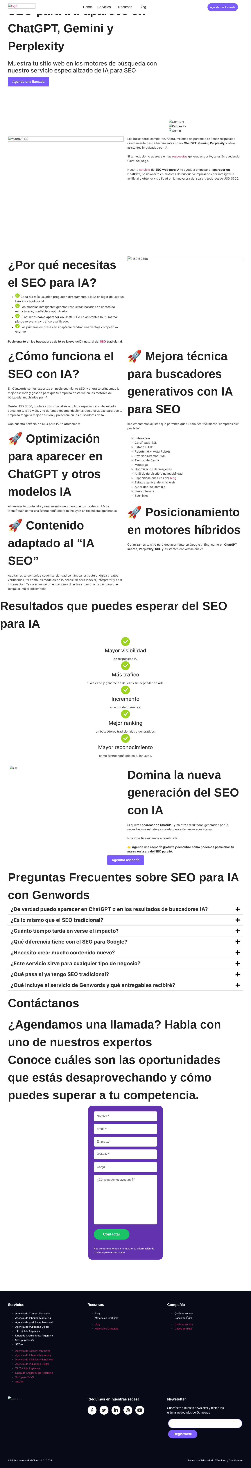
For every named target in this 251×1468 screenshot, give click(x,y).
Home (87, 7)
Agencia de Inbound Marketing (33, 1317)
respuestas (179, 156)
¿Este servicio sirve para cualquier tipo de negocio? (75, 963)
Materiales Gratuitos (106, 1317)
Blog (142, 7)
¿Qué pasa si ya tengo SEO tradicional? (60, 974)
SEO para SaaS (24, 1339)
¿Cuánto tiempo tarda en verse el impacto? (65, 931)
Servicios (104, 7)
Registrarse (183, 1434)
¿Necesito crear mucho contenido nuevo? (63, 952)
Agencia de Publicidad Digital (32, 1326)
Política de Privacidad (201, 1460)
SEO (103, 341)
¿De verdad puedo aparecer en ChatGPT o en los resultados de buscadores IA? (109, 909)
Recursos (125, 7)
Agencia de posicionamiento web (34, 1322)
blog (173, 478)
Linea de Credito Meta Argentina (34, 1335)
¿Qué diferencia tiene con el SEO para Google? (69, 942)
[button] (105, 7)
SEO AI (19, 1344)
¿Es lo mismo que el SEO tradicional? (57, 920)
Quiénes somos (184, 1313)
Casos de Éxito (183, 1317)
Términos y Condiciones (229, 1460)
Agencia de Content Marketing (33, 1313)
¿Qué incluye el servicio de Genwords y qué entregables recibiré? (93, 985)
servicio (144, 169)
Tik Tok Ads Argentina (27, 1331)
